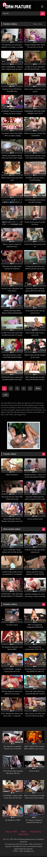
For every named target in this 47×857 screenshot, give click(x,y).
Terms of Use (23, 834)
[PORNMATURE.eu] (19, 6)
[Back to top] (40, 850)
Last (5, 395)
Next (38, 388)
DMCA (23, 832)
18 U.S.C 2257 (11, 832)
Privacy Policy (35, 832)
